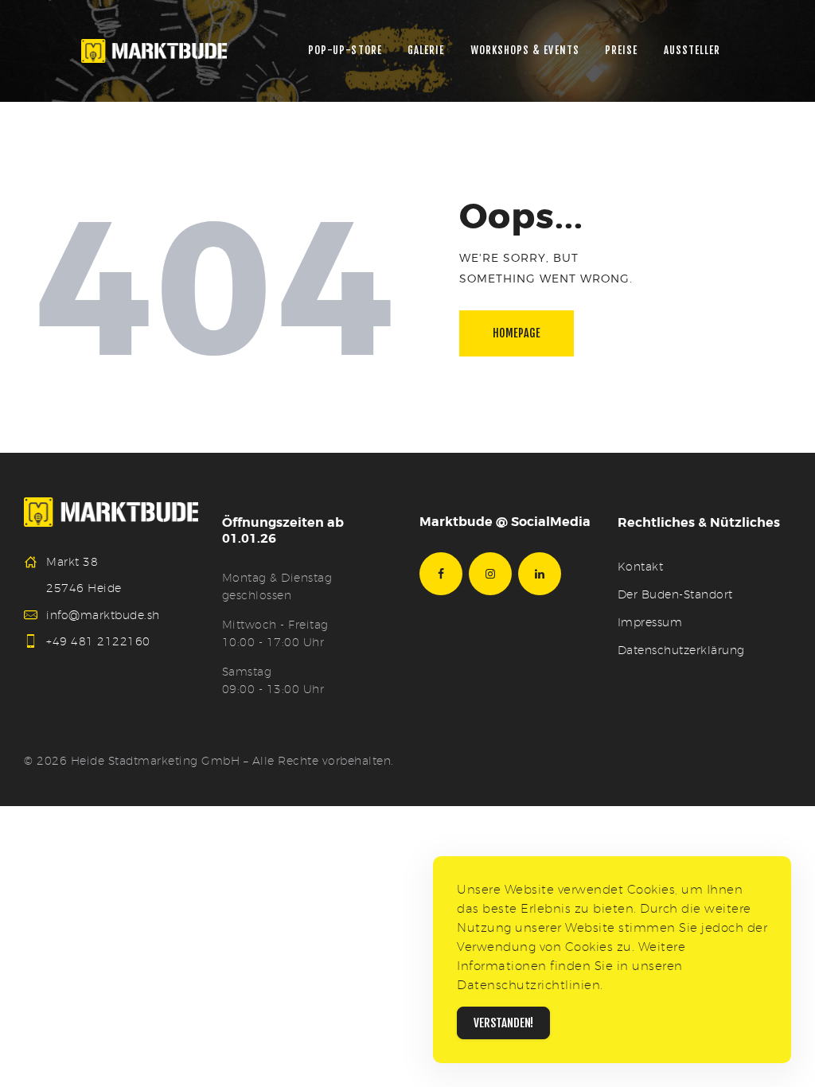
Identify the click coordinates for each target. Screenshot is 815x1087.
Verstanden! (503, 1023)
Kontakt (641, 566)
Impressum (650, 622)
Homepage (516, 333)
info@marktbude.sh (103, 615)
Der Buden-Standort (675, 594)
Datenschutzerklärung (681, 650)
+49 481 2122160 (98, 641)
